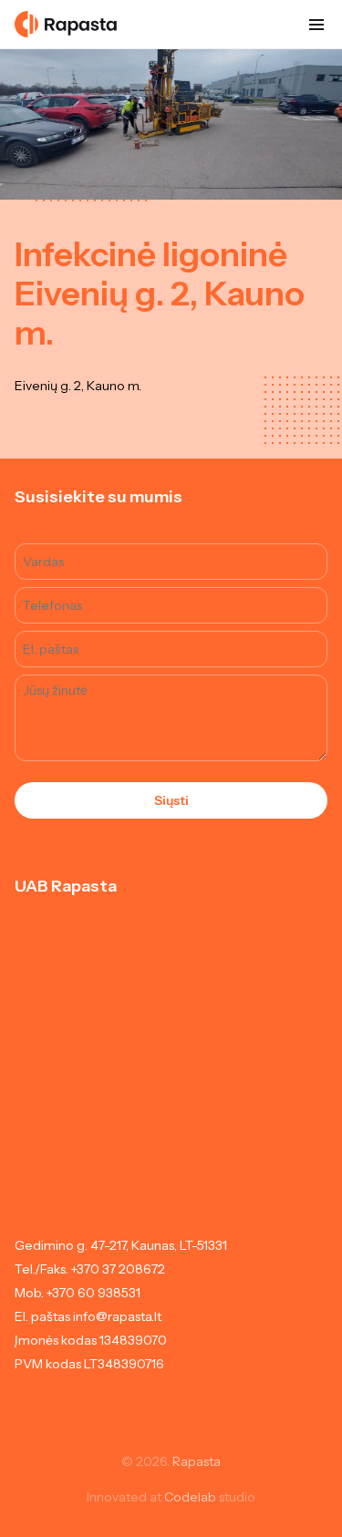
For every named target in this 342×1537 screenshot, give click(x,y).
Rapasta (196, 1461)
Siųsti (171, 800)
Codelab (190, 1497)
